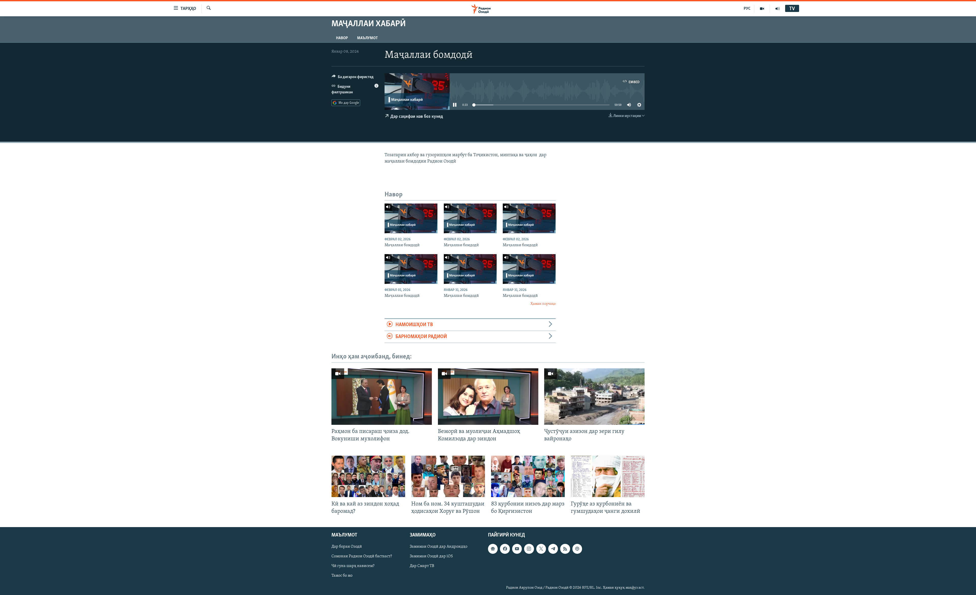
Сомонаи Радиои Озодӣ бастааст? (361, 556)
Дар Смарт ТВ (422, 566)
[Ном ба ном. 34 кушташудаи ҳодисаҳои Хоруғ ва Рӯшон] (448, 476)
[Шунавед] (777, 8)
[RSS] (565, 549)
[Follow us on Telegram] (553, 549)
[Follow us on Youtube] (517, 549)
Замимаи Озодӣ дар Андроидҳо (438, 547)
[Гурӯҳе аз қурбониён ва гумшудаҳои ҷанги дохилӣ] (608, 476)
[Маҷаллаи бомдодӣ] (411, 218)
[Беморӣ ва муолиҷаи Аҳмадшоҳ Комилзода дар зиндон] (488, 396)
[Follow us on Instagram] (529, 549)
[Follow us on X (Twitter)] (541, 549)
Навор (342, 38)
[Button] (353, 78)
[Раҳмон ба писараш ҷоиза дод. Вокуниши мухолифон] (381, 396)
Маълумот (367, 38)
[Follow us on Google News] (493, 549)
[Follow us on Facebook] (505, 549)
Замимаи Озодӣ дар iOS (431, 556)
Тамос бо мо (342, 576)
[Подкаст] (577, 549)
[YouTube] (762, 8)
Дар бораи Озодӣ (346, 547)
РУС (747, 9)
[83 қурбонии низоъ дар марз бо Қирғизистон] (528, 476)
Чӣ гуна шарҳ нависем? (352, 566)
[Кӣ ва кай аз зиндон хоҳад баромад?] (368, 476)
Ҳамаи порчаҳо (543, 304)
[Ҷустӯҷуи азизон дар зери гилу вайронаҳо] (594, 396)
